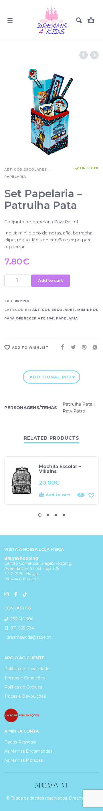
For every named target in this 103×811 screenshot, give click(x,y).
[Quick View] (81, 495)
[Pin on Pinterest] (82, 347)
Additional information (50, 377)
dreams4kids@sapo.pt (27, 637)
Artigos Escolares (25, 169)
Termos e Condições (24, 677)
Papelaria (15, 177)
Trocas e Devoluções (25, 696)
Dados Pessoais (20, 742)
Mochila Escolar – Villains (60, 469)
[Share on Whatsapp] (93, 347)
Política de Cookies (23, 687)
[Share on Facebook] (60, 347)
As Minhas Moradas (23, 760)
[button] (10, 20)
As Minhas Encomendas (28, 751)
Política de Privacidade (26, 668)
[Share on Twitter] (71, 347)
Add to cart (50, 280)
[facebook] (51, 785)
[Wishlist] (91, 495)
